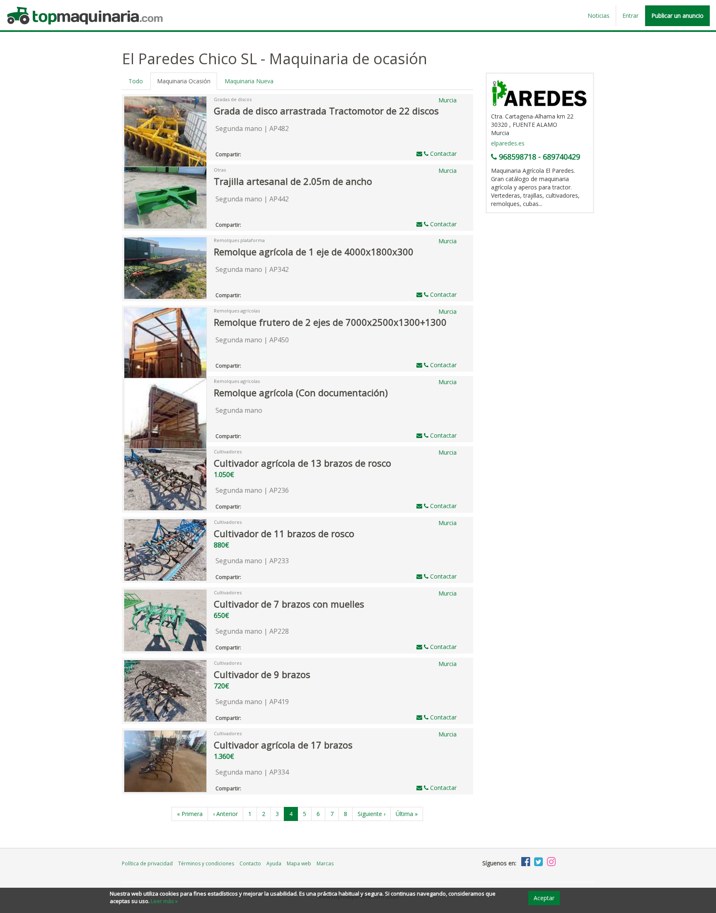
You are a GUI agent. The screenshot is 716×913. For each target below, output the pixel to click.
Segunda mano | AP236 (252, 490)
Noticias (599, 15)
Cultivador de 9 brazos (262, 674)
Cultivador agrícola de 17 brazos (283, 745)
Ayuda (273, 863)
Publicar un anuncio (677, 15)
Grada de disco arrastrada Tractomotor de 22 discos (326, 110)
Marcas (325, 863)
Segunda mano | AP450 (252, 339)
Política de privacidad (147, 863)
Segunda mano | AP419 (252, 701)
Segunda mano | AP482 (252, 128)
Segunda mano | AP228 (252, 631)
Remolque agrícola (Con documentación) (301, 392)
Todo (135, 81)
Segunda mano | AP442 (252, 198)
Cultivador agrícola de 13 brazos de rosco (302, 463)
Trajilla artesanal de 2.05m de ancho (293, 181)
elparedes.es (508, 143)
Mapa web (299, 863)
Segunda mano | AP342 (252, 269)
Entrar (630, 15)
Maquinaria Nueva (249, 81)
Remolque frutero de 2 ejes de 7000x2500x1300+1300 (330, 322)
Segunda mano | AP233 (252, 560)
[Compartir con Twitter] (254, 153)
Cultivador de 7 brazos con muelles (289, 604)
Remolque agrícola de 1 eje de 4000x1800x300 (314, 251)
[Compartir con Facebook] (246, 153)
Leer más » (164, 901)
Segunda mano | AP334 (252, 772)
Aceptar (544, 898)
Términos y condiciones (206, 863)
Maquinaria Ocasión (183, 81)
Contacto (250, 863)
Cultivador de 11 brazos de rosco (284, 533)
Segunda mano (238, 410)
